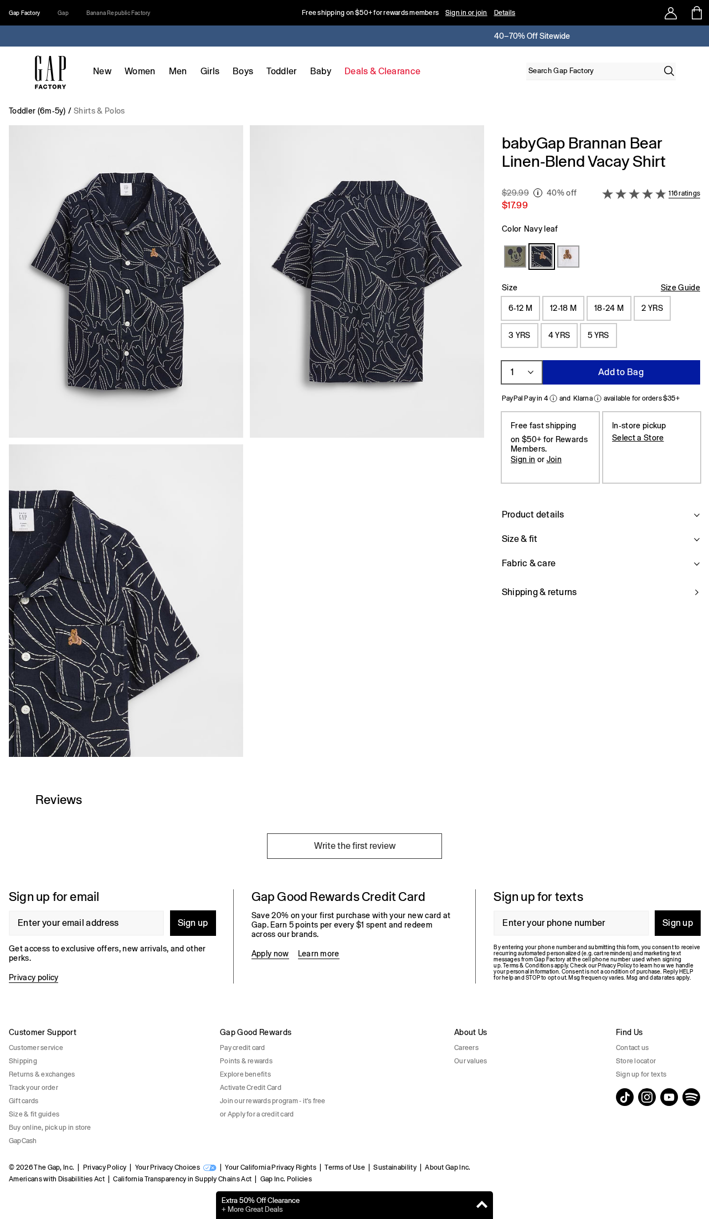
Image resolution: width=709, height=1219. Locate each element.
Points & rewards (246, 1061)
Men (178, 71)
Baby (320, 71)
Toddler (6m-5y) (37, 110)
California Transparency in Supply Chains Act (182, 1179)
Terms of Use (345, 1167)
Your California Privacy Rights (270, 1167)
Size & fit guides (34, 1114)
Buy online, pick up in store (50, 1127)
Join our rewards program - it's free (273, 1101)
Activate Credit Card (250, 1088)
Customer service (36, 1048)
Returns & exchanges (42, 1074)
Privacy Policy (104, 1167)
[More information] (537, 192)
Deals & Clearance (382, 71)
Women (140, 71)
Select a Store (638, 438)
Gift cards (23, 1101)
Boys (243, 71)
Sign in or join (466, 13)
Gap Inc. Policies (286, 1179)
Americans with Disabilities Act (57, 1179)
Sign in (523, 459)
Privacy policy (33, 977)
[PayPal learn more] (553, 398)
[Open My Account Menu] (671, 12)
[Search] (669, 71)
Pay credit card (242, 1048)
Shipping (23, 1061)
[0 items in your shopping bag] (696, 12)
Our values (470, 1061)
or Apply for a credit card (257, 1114)
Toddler (281, 71)
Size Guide (680, 287)
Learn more (319, 953)
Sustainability (394, 1167)
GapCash (23, 1141)
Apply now (270, 953)
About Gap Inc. (447, 1167)
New (102, 71)
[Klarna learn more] (597, 398)
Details (505, 13)
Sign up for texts (641, 1074)
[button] (246, 445)
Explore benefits (245, 1074)
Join (554, 459)
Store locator (636, 1061)
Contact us (632, 1048)
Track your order (33, 1088)
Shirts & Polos (99, 110)
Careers (466, 1048)
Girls (210, 71)
